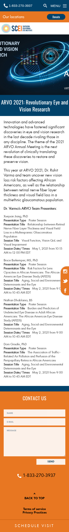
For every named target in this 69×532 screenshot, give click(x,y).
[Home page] (16, 29)
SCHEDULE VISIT (34, 525)
